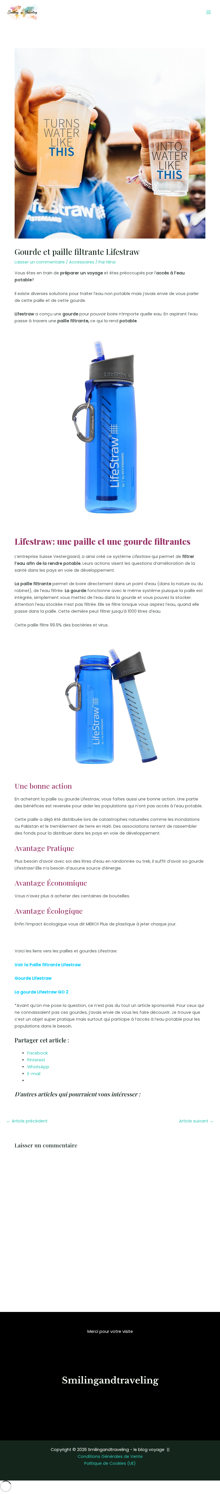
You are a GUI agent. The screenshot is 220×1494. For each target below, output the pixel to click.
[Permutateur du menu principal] (208, 12)
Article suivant (196, 1121)
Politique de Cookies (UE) (110, 1463)
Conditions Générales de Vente (110, 1456)
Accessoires (81, 262)
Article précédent (27, 1121)
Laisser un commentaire (40, 262)
